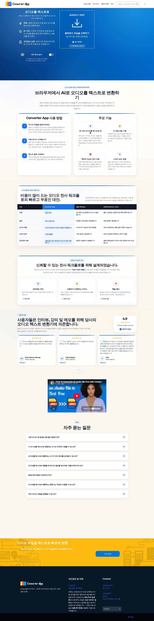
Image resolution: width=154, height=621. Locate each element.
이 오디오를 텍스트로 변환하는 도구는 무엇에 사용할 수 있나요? (52, 447)
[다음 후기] (80, 370)
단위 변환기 (107, 593)
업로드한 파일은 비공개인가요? (40, 475)
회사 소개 (106, 588)
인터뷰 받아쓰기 (125, 292)
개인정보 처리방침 (75, 588)
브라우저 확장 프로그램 (111, 599)
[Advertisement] (77, 521)
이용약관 (71, 585)
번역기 (105, 596)
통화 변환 (105, 4)
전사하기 (96, 4)
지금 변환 (107, 554)
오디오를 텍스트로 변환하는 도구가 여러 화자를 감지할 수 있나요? (52, 456)
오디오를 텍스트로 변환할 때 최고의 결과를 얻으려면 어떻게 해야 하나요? (55, 465)
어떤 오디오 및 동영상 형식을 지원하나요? (44, 437)
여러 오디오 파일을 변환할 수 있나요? (42, 494)
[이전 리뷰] (74, 370)
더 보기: (145, 4)
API (112, 4)
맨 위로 (131, 617)
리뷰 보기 (22, 362)
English (106, 609)
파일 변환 (87, 4)
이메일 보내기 (108, 585)
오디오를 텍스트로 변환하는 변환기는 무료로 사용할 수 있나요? (51, 484)
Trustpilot (84, 292)
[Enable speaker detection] (51, 54)
